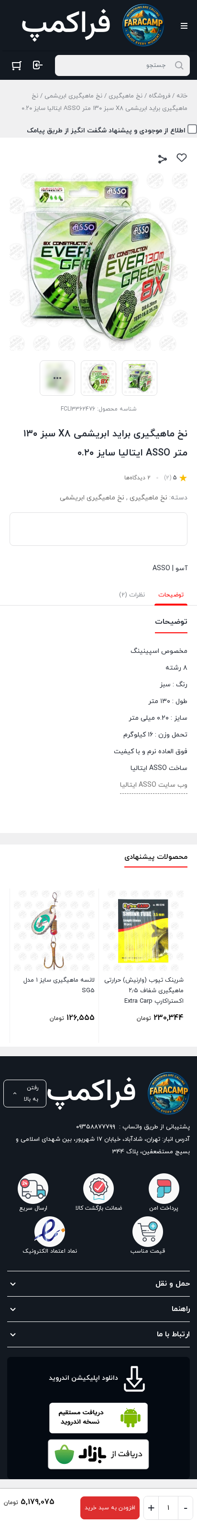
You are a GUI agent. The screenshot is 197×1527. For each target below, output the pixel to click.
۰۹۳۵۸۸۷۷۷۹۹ (95, 1127)
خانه (181, 96)
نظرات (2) (132, 595)
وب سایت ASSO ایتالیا (153, 785)
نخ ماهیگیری (125, 96)
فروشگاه (159, 96)
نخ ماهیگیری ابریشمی (73, 96)
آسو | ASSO (170, 568)
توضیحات (171, 595)
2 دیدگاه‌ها (137, 478)
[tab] (170, 595)
